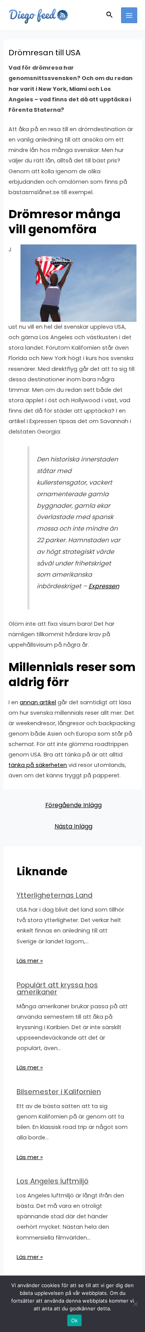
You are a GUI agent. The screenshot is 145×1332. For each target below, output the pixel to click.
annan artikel (38, 702)
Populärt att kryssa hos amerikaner (57, 988)
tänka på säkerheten (38, 765)
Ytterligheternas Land (54, 895)
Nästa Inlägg (73, 826)
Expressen (104, 586)
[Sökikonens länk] (109, 15)
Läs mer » (30, 961)
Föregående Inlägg (73, 805)
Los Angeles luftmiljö (53, 1181)
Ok (74, 1320)
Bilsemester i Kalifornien (59, 1091)
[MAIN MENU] (129, 15)
